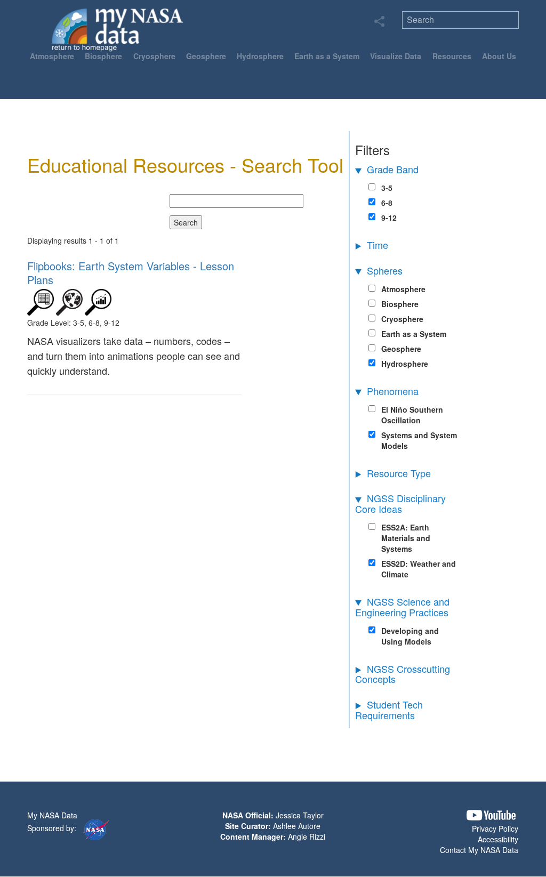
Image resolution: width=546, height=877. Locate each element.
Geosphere (206, 56)
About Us (499, 56)
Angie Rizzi (306, 836)
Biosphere (103, 56)
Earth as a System (326, 56)
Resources (451, 56)
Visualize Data (395, 56)
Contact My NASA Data (479, 849)
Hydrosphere (260, 56)
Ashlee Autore (296, 825)
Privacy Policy (495, 828)
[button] (491, 815)
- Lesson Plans (130, 272)
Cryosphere (154, 56)
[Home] (117, 29)
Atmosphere (52, 56)
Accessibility (498, 839)
